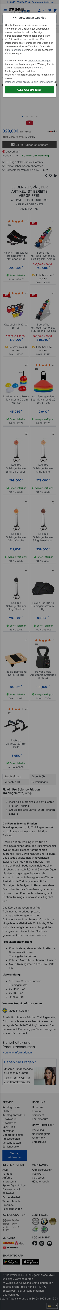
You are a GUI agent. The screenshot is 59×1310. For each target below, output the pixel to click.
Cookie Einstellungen (39, 60)
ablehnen (37, 67)
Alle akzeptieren (29, 89)
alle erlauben (16, 49)
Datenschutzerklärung (17, 81)
